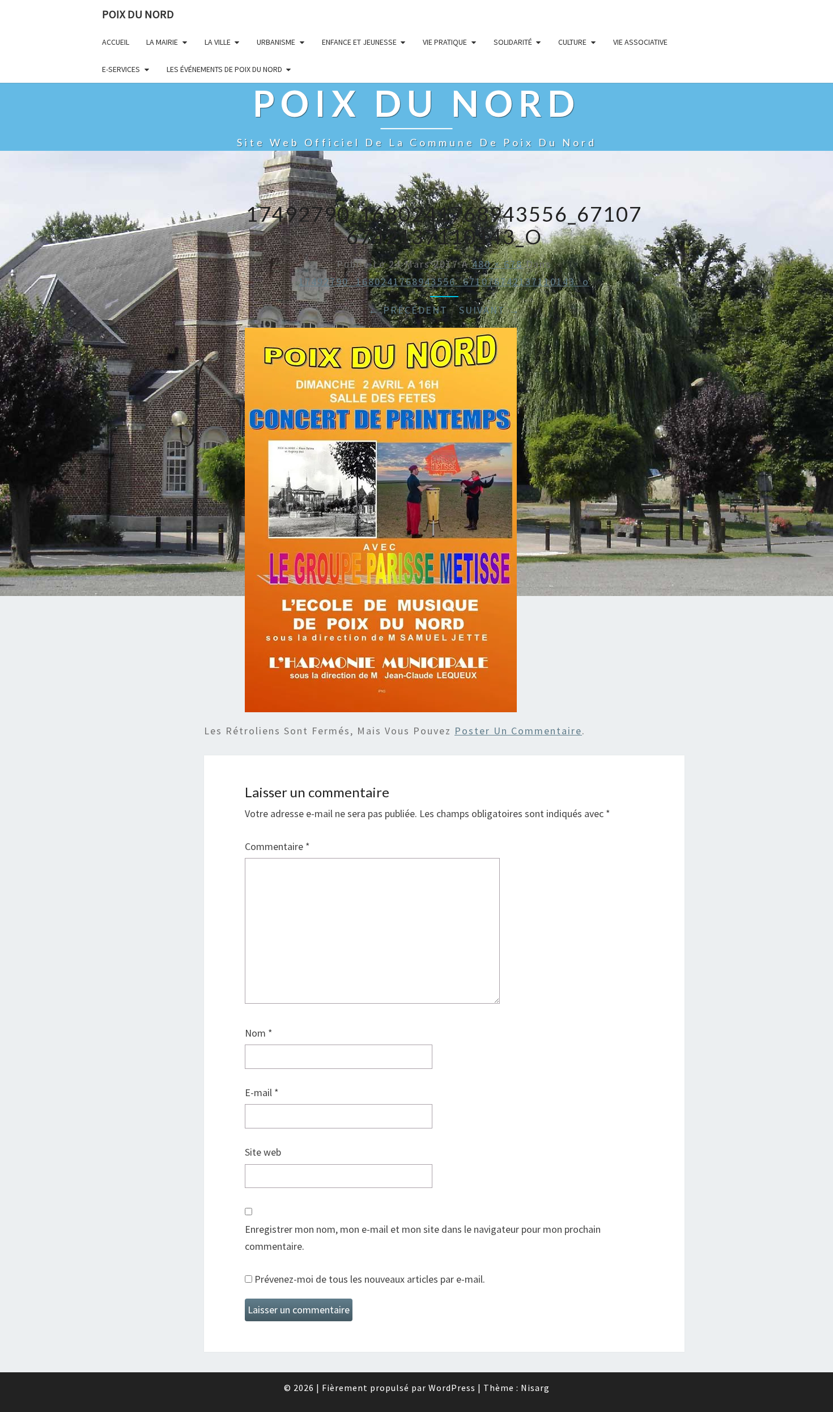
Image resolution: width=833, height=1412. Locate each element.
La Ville (218, 42)
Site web (263, 1152)
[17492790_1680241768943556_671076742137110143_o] (381, 523)
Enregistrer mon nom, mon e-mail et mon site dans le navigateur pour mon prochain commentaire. (423, 1238)
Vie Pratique (445, 42)
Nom (259, 1032)
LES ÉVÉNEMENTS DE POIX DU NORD (224, 69)
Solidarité (513, 42)
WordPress (451, 1387)
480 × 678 (497, 263)
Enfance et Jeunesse (359, 42)
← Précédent (408, 309)
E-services (121, 69)
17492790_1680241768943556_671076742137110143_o (444, 281)
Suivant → (489, 309)
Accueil (115, 42)
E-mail (262, 1092)
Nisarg (535, 1387)
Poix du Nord (138, 14)
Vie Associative (640, 42)
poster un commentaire (518, 730)
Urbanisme (276, 42)
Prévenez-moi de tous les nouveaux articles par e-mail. (369, 1279)
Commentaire (277, 846)
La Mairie (162, 42)
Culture (572, 42)
